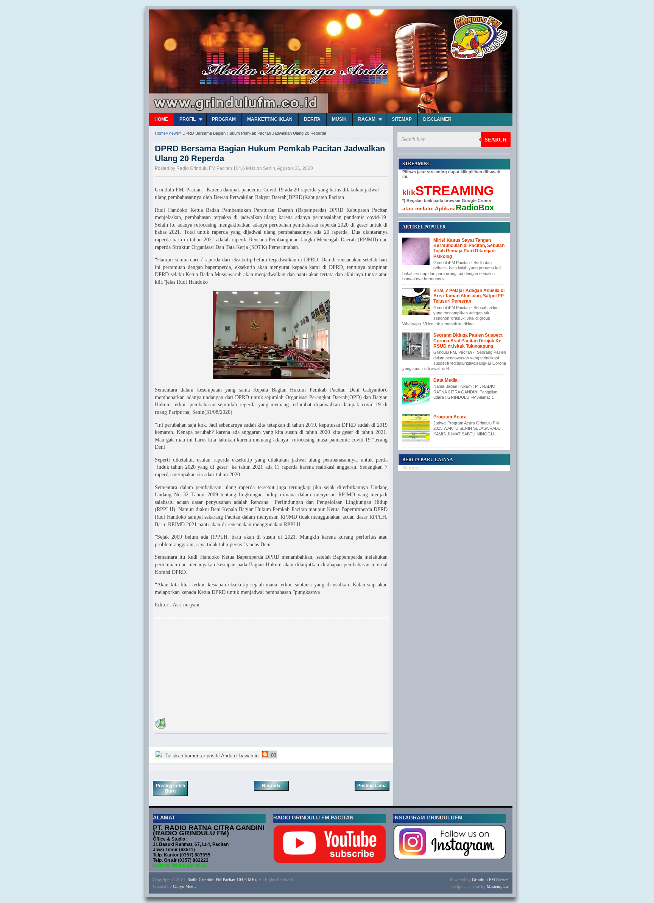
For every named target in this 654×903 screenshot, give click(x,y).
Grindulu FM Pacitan (490, 879)
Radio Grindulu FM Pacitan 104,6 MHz (222, 879)
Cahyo (178, 886)
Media (190, 886)
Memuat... (412, 468)
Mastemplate (498, 886)
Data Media (445, 380)
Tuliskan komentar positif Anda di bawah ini (211, 755)
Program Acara (450, 417)
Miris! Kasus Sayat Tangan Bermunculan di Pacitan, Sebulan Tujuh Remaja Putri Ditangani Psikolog (469, 248)
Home (161, 119)
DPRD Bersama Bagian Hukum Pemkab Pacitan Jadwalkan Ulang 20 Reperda (270, 153)
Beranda (271, 785)
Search (496, 140)
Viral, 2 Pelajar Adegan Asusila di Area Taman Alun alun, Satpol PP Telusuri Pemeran (469, 296)
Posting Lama (372, 785)
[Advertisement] (211, 669)
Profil (187, 119)
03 (272, 755)
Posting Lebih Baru (170, 788)
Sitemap (402, 119)
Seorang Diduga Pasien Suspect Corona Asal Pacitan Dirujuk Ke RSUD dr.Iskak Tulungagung (468, 341)
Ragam (366, 119)
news (174, 133)
